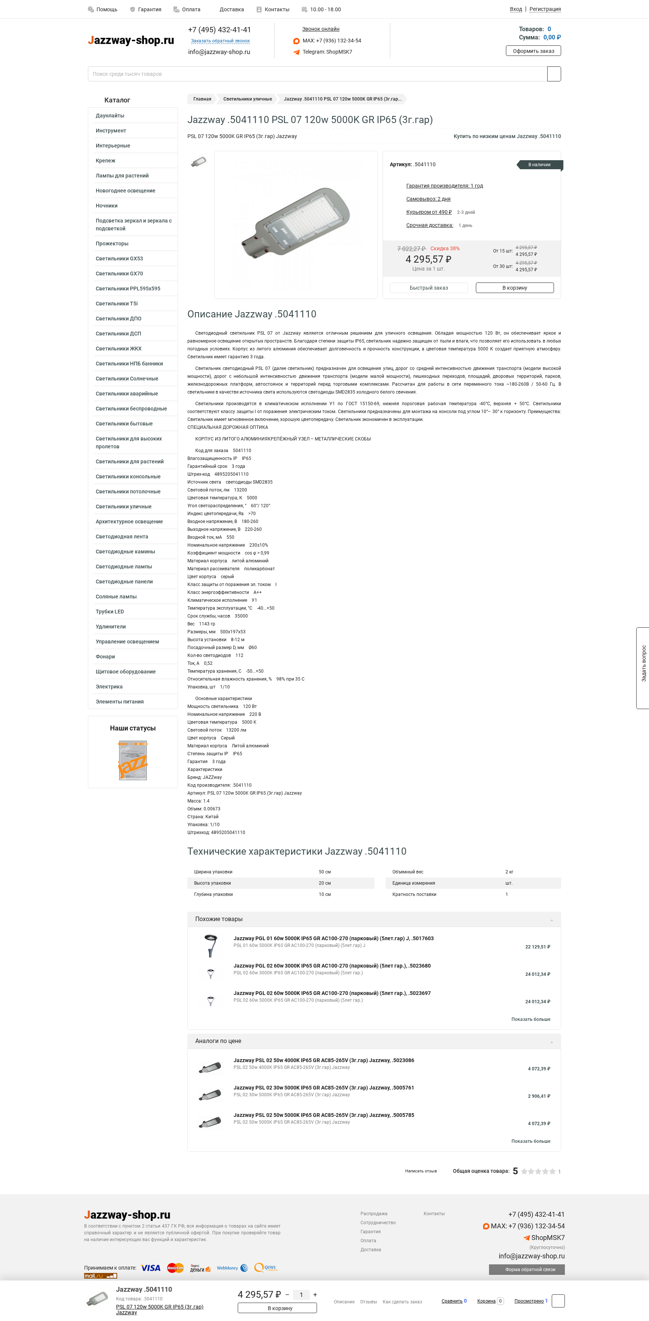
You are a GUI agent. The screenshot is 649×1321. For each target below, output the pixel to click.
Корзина (486, 1301)
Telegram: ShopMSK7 (327, 52)
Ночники (107, 206)
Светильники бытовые (124, 424)
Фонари (105, 657)
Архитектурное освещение (129, 521)
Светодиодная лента (122, 537)
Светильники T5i (117, 304)
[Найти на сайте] (554, 73)
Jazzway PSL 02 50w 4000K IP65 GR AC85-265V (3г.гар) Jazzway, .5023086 (324, 1060)
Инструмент (111, 131)
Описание (344, 1301)
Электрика (109, 687)
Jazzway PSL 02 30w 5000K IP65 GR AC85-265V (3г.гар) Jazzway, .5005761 (324, 1088)
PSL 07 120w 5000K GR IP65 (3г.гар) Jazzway (160, 1309)
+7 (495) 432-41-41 (218, 29)
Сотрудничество (378, 1222)
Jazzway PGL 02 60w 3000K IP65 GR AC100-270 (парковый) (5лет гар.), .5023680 (332, 966)
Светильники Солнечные (127, 379)
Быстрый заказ (429, 288)
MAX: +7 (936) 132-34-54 (331, 41)
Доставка (231, 9)
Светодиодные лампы (124, 567)
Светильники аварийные (127, 394)
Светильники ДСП (118, 334)
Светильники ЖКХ (119, 349)
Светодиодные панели (124, 582)
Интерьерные (113, 146)
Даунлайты (110, 116)
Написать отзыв (421, 1171)
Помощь (107, 9)
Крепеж (105, 161)
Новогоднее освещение (125, 191)
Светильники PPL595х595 (128, 289)
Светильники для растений (130, 461)
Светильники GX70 (119, 274)
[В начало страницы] (558, 1300)
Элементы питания (120, 702)
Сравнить (452, 1301)
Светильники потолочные (128, 491)
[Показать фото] (198, 162)
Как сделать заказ (402, 1301)
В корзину (515, 288)
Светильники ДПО (119, 319)
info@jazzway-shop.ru (531, 1256)
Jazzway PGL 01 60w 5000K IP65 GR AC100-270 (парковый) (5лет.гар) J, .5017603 (334, 938)
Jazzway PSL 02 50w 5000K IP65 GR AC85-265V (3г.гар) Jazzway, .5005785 (324, 1115)
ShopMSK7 (547, 1237)
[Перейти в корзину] (511, 34)
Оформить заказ (533, 51)
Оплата (191, 9)
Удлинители (111, 627)
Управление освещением (127, 642)
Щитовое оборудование (126, 672)
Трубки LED (110, 612)
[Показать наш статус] (133, 759)
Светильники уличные (124, 506)
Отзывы (368, 1301)
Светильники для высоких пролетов (129, 442)
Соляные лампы (116, 597)
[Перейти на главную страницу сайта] (130, 41)
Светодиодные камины (125, 552)
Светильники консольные (128, 476)
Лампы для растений (122, 176)
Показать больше (531, 1019)
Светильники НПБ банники (129, 364)
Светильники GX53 (119, 258)
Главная (202, 99)
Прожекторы (112, 243)
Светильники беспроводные (131, 409)
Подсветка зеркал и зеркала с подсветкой (134, 224)
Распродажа (374, 1213)
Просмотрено (529, 1301)
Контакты (277, 9)
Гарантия (149, 9)
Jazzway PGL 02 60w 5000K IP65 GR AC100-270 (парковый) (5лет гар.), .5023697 (332, 993)
